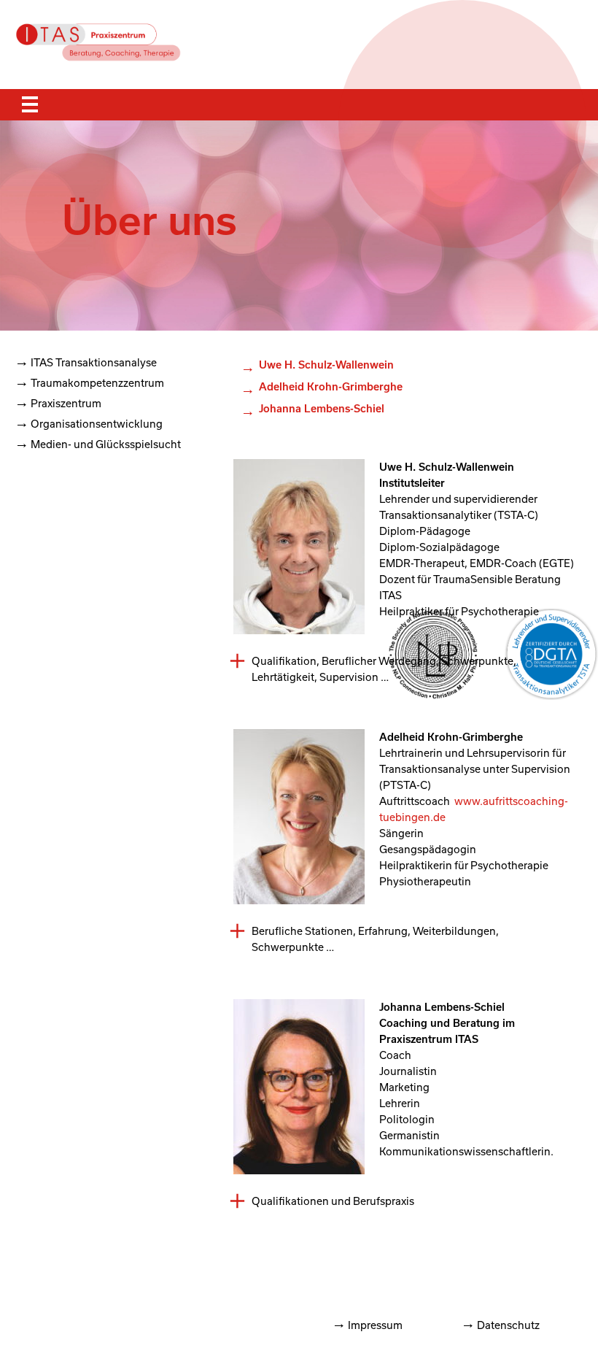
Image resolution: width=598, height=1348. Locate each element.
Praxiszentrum (66, 403)
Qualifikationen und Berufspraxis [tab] (333, 1201)
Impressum (375, 1325)
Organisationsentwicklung (97, 423)
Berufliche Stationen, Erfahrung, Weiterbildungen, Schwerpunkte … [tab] (375, 939)
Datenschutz (508, 1325)
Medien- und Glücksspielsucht (106, 444)
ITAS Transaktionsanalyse (94, 362)
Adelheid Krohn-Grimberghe (331, 386)
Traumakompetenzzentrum (97, 383)
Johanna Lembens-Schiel (321, 408)
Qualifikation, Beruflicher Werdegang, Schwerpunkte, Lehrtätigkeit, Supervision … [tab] (384, 669)
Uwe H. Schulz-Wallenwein (326, 364)
